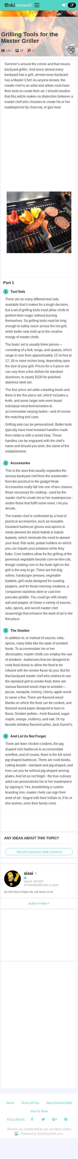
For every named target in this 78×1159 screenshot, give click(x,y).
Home (10, 1102)
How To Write (39, 1111)
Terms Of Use (30, 1102)
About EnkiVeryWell (59, 1102)
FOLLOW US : (16, 1119)
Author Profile (38, 903)
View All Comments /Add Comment (39, 851)
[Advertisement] (39, 151)
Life (8, 50)
